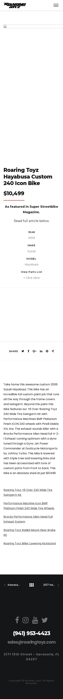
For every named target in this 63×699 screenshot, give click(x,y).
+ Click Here (31, 278)
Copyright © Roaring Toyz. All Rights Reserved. (31, 682)
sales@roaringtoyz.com (32, 642)
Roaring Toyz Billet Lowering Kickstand (30, 543)
